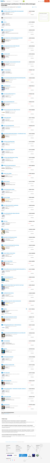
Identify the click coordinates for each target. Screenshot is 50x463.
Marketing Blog (29, 446)
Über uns (7, 446)
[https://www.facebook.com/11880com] (7, 460)
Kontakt (28, 449)
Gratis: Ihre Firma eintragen (47, 1)
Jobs (6, 449)
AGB (36, 449)
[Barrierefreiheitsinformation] (42, 1)
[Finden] (23, 1)
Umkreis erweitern (6, 413)
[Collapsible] (35, 420)
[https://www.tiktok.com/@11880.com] (10, 460)
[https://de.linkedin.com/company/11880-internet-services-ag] (12, 460)
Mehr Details (32, 14)
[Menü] (43, 1)
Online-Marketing (18, 449)
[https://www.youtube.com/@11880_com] (14, 460)
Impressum (37, 446)
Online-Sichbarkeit (18, 446)
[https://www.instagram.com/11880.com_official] (9, 460)
